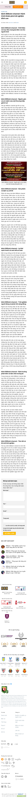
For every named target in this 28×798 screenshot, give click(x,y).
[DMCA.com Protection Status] (21, 796)
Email (5, 511)
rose (17, 22)
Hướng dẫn (4, 11)
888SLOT (20, 794)
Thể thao (3, 722)
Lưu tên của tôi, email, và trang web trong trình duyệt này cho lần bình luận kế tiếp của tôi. (14, 528)
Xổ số (3, 728)
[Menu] (2, 2)
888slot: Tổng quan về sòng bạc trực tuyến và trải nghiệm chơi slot (16, 551)
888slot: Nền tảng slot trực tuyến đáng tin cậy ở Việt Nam (15, 572)
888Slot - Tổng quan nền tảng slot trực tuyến (16, 561)
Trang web (6, 518)
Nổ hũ (3, 732)
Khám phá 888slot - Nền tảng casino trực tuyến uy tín (14, 556)
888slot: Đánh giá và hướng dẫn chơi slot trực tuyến (15, 567)
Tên (4, 503)
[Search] (25, 2)
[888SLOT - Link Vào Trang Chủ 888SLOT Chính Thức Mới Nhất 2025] (14, 2)
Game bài (4, 715)
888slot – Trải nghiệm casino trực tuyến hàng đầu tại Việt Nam (16, 546)
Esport (3, 725)
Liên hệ (17, 730)
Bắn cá (3, 718)
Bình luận (6, 490)
